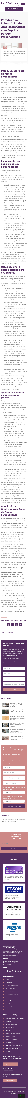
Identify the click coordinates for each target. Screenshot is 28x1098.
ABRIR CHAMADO (11, 1080)
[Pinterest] (12, 971)
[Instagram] (10, 971)
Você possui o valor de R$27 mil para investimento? (12, 797)
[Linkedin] (15, 971)
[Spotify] (18, 971)
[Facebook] (7, 971)
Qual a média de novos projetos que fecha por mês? (14, 788)
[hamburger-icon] (23, 4)
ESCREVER (14, 848)
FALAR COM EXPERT (11, 1064)
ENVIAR (14, 689)
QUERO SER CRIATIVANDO (14, 806)
